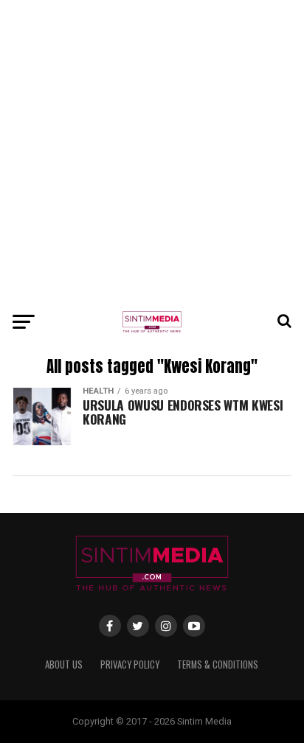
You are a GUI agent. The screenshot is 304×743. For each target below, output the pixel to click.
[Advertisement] (152, 152)
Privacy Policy (129, 664)
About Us (64, 664)
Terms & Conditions (217, 664)
